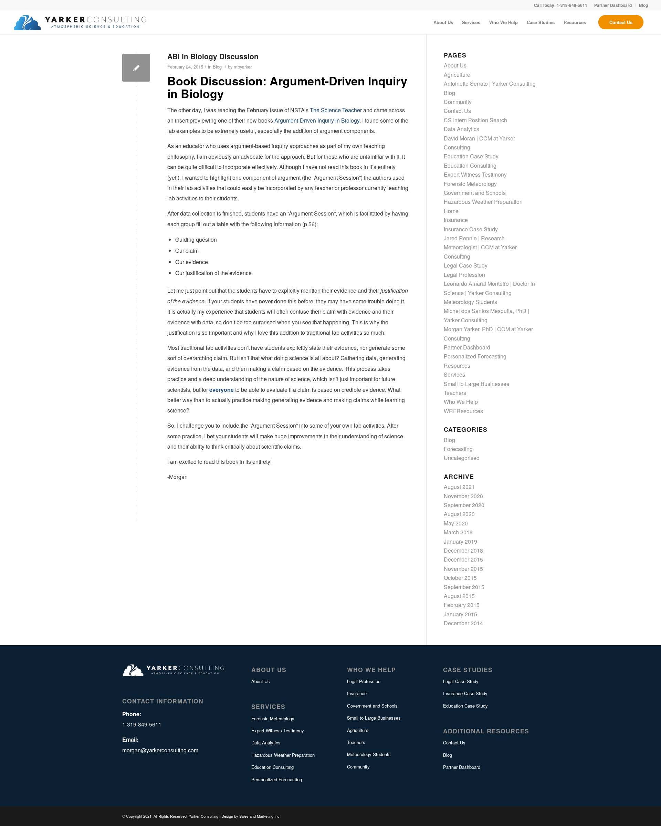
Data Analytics (461, 129)
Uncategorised (462, 458)
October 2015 (460, 578)
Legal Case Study (465, 265)
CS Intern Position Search (475, 120)
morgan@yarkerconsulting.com (160, 750)
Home (451, 211)
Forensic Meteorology (470, 184)
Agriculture (457, 75)
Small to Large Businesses (476, 384)
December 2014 (463, 623)
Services (454, 374)
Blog (217, 66)
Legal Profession (464, 275)
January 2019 (460, 541)
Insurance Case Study (471, 229)
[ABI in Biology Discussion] (136, 68)
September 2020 (464, 505)
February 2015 (462, 605)
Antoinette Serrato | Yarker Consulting (490, 83)
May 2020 (456, 523)
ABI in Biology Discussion (213, 56)
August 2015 (459, 596)
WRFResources (463, 411)
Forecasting (458, 449)
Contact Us (457, 111)
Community (458, 102)
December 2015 (463, 559)
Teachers (455, 393)
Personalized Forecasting (475, 356)
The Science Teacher (336, 110)
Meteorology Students (470, 302)
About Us (455, 65)
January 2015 (460, 614)
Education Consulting (470, 165)
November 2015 (463, 569)
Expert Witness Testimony (475, 174)
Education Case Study (471, 156)
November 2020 (463, 496)
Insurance (456, 220)
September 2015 (464, 587)
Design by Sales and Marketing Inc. (251, 816)
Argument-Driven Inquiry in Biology (316, 120)
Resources (457, 365)
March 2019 (458, 532)
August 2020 (459, 514)
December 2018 (463, 550)
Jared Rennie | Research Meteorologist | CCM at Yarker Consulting (480, 247)
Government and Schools (475, 193)
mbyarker (243, 66)
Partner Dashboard (467, 347)
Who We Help (461, 402)
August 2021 (459, 487)
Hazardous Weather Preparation (483, 202)
